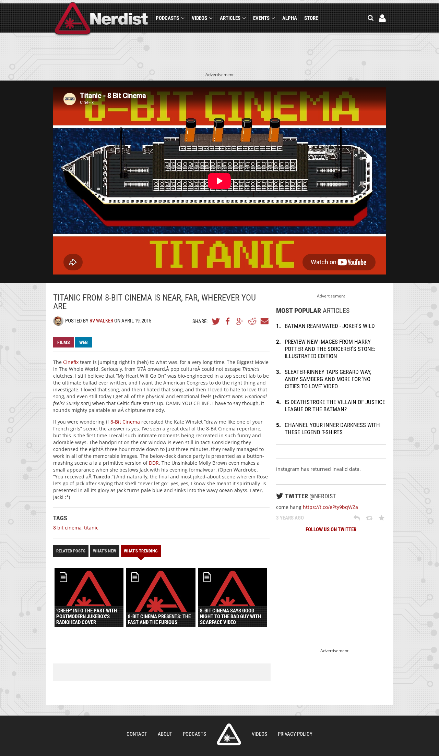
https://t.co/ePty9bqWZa (330, 507)
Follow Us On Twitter (331, 529)
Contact (137, 734)
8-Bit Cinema (125, 421)
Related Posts (70, 550)
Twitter (216, 321)
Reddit (252, 321)
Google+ (240, 321)
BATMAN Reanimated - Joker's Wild (330, 325)
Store (311, 18)
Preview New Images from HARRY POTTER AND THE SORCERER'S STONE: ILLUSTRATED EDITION (330, 348)
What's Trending (141, 550)
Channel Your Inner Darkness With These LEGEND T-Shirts (332, 429)
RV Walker (101, 321)
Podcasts (167, 18)
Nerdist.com (229, 734)
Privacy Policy (295, 734)
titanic (91, 527)
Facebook (228, 321)
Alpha (289, 18)
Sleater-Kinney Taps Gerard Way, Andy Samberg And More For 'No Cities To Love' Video (328, 379)
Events (261, 18)
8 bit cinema (67, 527)
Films (63, 342)
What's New (104, 550)
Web (83, 342)
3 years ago (290, 518)
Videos (199, 18)
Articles (230, 18)
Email (264, 321)
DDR (154, 463)
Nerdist (101, 19)
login (382, 18)
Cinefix (71, 362)
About (165, 734)
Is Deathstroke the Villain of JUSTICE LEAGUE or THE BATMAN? (335, 406)
